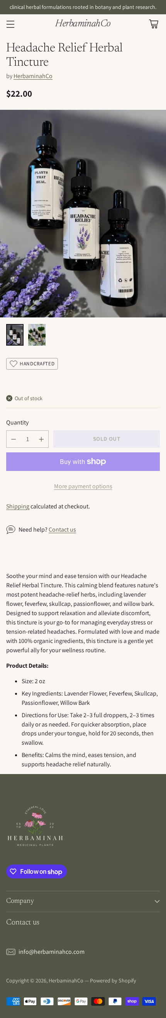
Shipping (17, 506)
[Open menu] (10, 24)
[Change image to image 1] (15, 335)
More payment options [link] (83, 486)
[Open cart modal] (153, 24)
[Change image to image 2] (37, 335)
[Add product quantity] (41, 439)
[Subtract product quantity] (13, 439)
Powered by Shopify (113, 980)
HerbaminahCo (33, 76)
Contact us (62, 529)
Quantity (17, 422)
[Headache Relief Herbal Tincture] (83, 214)
